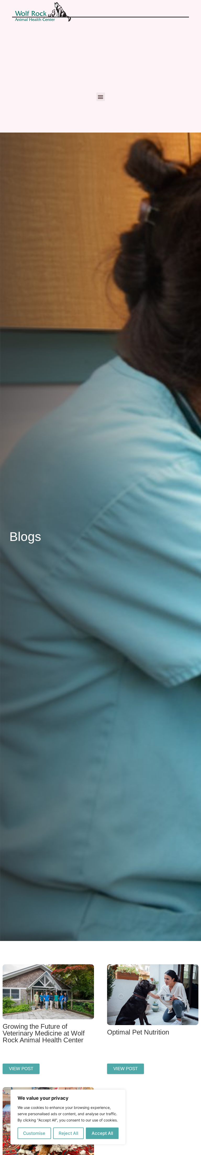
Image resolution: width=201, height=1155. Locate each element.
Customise (34, 1133)
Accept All (102, 1133)
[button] (100, 96)
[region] (68, 1117)
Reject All (68, 1133)
